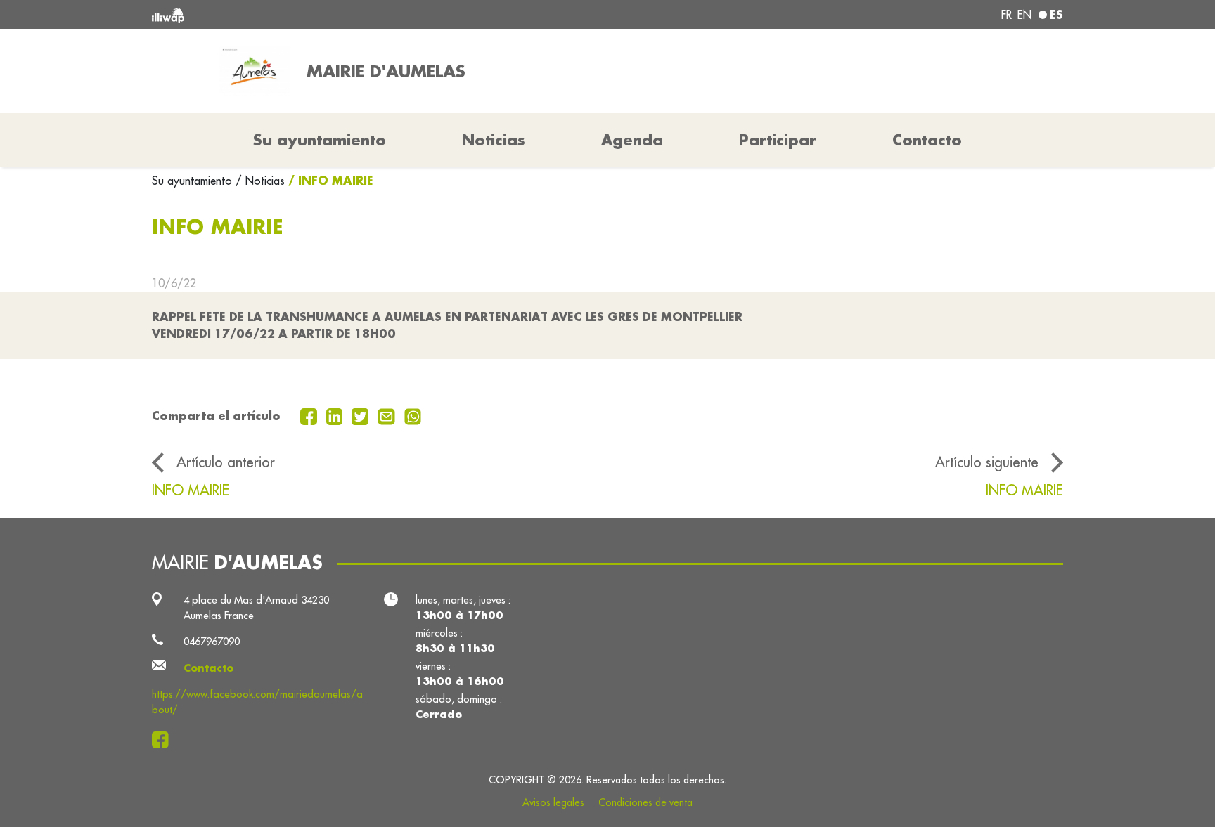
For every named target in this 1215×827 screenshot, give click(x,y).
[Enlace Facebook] (164, 739)
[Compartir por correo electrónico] (388, 415)
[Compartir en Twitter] (362, 415)
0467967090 (212, 641)
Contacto (927, 140)
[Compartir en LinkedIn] (336, 415)
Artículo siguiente (987, 462)
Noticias (493, 140)
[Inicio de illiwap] (336, 14)
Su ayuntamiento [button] (319, 140)
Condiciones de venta (645, 802)
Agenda (632, 140)
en (1024, 15)
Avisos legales (553, 802)
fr (1006, 15)
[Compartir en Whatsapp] (413, 415)
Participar (777, 140)
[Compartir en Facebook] (310, 415)
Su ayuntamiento (194, 181)
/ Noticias (260, 181)
